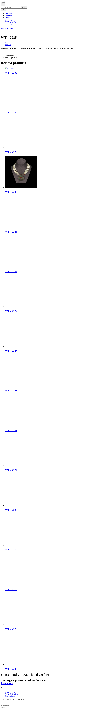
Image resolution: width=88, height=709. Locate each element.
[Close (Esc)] (8, 705)
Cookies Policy (10, 25)
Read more (7, 683)
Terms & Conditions (12, 23)
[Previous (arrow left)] (2, 707)
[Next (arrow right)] (4, 707)
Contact (7, 17)
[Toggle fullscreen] (4, 705)
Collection (8, 13)
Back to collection (7, 28)
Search (24, 7)
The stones (8, 15)
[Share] (6, 705)
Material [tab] (8, 45)
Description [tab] (9, 43)
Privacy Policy (10, 21)
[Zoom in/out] (2, 705)
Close (3, 10)
